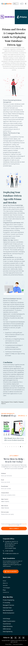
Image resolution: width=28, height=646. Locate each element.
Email (2, 480)
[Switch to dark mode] (22, 4)
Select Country (4, 499)
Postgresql (21, 402)
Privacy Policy (24, 523)
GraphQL (15, 402)
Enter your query (5, 512)
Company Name (5, 492)
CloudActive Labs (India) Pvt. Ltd (17, 640)
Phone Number (4, 486)
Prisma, (11, 402)
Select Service (4, 505)
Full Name (3, 473)
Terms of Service (13, 525)
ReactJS (3, 403)
